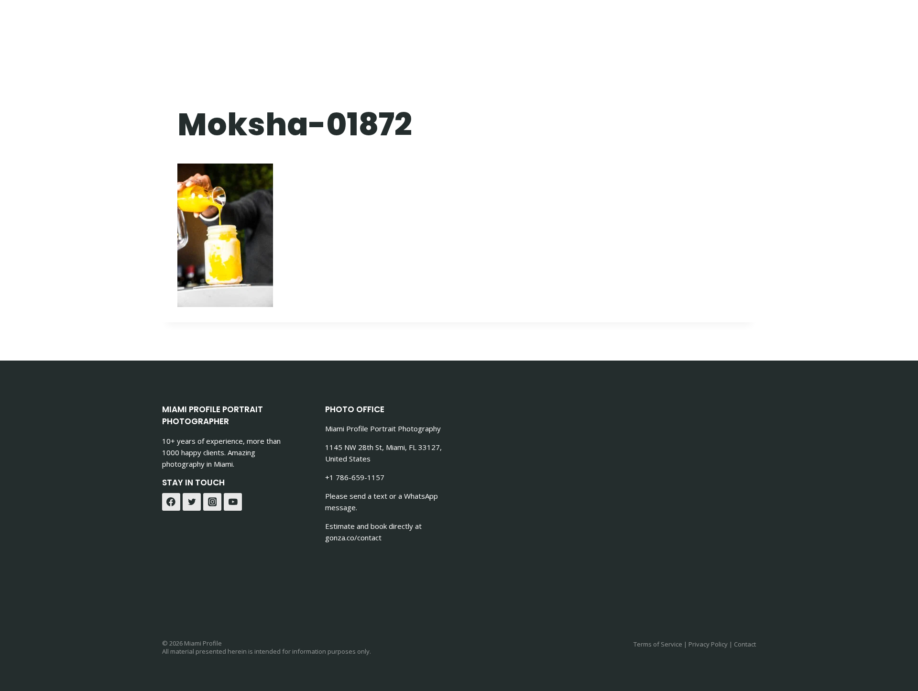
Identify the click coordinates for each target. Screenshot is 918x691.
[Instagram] (212, 502)
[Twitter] (192, 502)
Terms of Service (658, 644)
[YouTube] (233, 502)
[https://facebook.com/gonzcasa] (721, 24)
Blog (681, 24)
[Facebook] (171, 502)
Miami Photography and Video (417, 24)
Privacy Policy (708, 644)
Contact (518, 24)
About (644, 24)
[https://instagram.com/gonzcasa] (745, 24)
